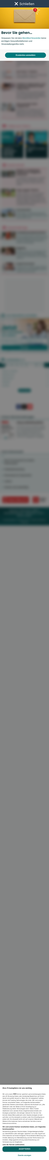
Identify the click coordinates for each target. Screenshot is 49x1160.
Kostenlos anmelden (25, 55)
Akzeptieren (24, 1149)
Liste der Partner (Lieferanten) (13, 1145)
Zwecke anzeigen (24, 1155)
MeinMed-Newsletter (31, 38)
